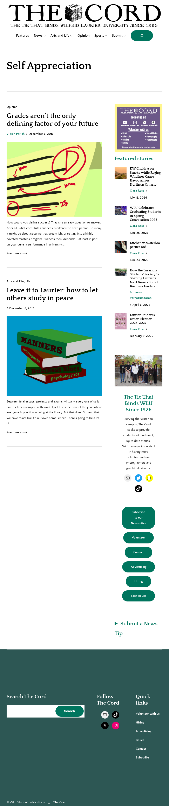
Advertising (138, 567)
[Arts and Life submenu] (71, 36)
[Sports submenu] (106, 36)
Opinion (12, 107)
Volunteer (138, 537)
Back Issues (138, 596)
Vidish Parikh (16, 134)
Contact (138, 552)
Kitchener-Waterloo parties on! (145, 245)
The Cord (59, 802)
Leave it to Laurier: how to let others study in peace (52, 294)
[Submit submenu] (124, 36)
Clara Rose (137, 190)
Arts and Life (15, 281)
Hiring (138, 581)
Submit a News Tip (136, 628)
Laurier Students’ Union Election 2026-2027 (142, 319)
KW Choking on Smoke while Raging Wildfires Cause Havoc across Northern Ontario (145, 176)
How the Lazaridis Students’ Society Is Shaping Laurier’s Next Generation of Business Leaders (144, 278)
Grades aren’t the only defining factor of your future (52, 120)
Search (69, 711)
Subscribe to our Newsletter (138, 517)
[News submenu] (44, 36)
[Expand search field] (142, 35)
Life (28, 281)
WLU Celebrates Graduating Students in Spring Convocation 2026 (145, 214)
